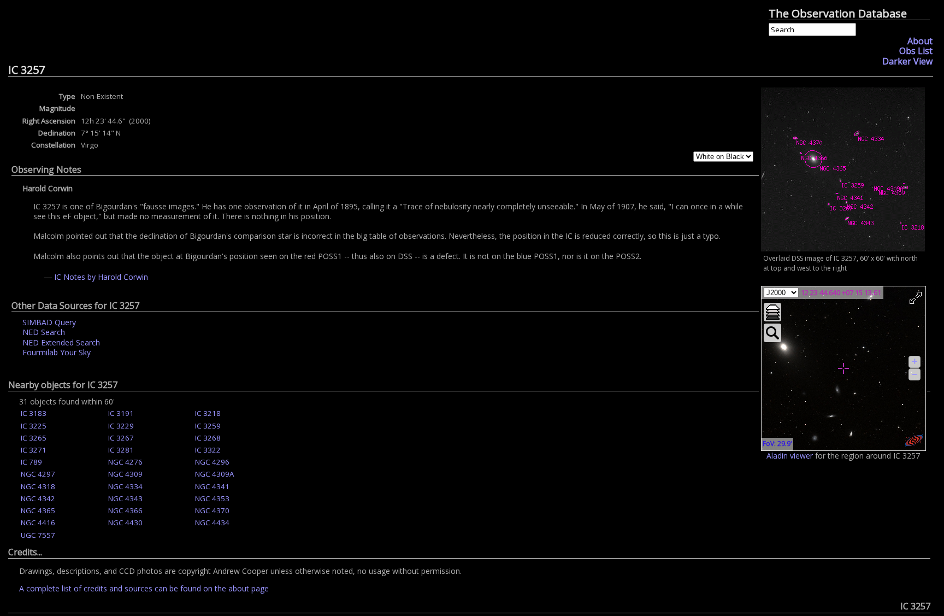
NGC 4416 (38, 522)
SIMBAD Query (49, 322)
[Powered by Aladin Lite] (914, 440)
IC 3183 (33, 413)
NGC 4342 (38, 498)
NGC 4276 (125, 462)
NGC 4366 (125, 510)
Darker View (907, 61)
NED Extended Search (61, 342)
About (920, 41)
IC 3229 (121, 426)
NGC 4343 (125, 498)
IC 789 (31, 462)
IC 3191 (121, 413)
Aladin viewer (789, 455)
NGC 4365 (38, 510)
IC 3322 (208, 450)
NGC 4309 (125, 474)
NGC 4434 (212, 522)
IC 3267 (121, 438)
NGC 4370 (212, 510)
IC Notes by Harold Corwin (101, 277)
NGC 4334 (125, 486)
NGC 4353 (212, 498)
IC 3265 (33, 438)
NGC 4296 (212, 462)
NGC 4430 (125, 522)
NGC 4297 (38, 474)
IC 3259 (208, 426)
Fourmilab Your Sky (56, 352)
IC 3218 (208, 413)
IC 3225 (33, 426)
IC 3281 (121, 450)
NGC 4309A (214, 474)
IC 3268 (208, 438)
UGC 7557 (38, 535)
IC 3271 (33, 450)
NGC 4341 (212, 486)
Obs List (916, 51)
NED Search (43, 332)
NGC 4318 (38, 486)
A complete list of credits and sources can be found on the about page (144, 588)
